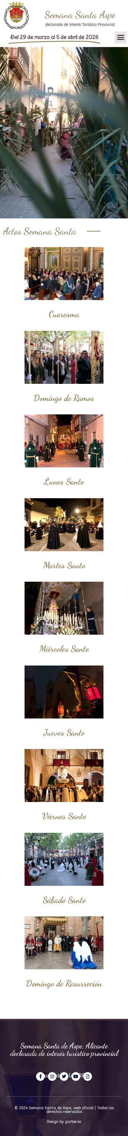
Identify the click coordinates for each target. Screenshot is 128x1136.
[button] (120, 37)
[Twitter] (64, 1076)
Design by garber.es (64, 1121)
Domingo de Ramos (64, 398)
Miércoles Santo (64, 648)
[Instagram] (52, 1076)
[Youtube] (75, 1076)
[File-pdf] (87, 1076)
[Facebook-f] (40, 1076)
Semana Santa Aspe (80, 15)
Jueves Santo (64, 732)
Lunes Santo (64, 481)
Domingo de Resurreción (64, 983)
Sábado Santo (64, 900)
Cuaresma (64, 314)
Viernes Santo (64, 816)
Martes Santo (64, 565)
